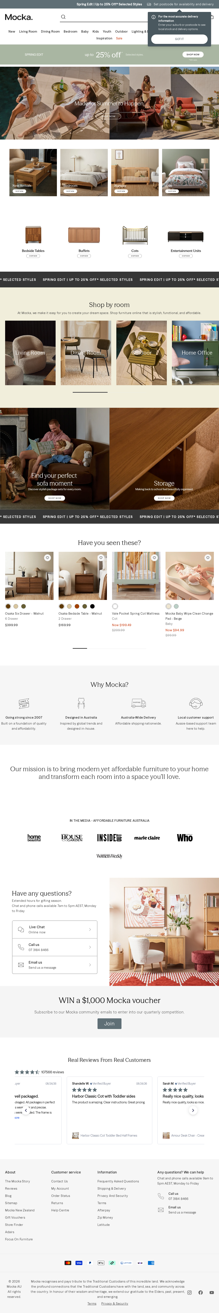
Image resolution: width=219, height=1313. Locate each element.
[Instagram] (189, 1292)
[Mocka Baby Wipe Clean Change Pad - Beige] (190, 576)
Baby (85, 31)
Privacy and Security (113, 1196)
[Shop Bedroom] (84, 172)
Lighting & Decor (144, 31)
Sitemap (11, 1203)
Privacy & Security (114, 1304)
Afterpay (104, 1210)
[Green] (176, 606)
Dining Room (50, 31)
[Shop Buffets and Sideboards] (84, 238)
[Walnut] (8, 606)
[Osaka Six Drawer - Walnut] (29, 576)
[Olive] (24, 606)
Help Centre (60, 1210)
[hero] (109, 55)
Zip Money (105, 1217)
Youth (107, 31)
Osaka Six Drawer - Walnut (24, 613)
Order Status (60, 1196)
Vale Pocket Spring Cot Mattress (136, 613)
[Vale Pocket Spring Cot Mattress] (136, 576)
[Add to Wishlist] (47, 557)
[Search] (64, 16)
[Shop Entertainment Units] (186, 238)
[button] (26, 1110)
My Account (60, 1188)
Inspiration (104, 38)
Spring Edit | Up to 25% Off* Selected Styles (109, 4)
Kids (96, 31)
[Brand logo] (34, 837)
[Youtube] (212, 1292)
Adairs (9, 1232)
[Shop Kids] (186, 172)
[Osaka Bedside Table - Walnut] (83, 576)
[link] (109, 1135)
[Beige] (169, 606)
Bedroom (70, 31)
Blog (8, 1196)
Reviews (11, 1188)
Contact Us (59, 1181)
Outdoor (121, 31)
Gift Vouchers (15, 1217)
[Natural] (16, 606)
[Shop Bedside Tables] (33, 238)
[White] (115, 606)
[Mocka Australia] (19, 17)
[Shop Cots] (135, 238)
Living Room (28, 31)
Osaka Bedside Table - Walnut (80, 613)
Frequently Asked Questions (118, 1181)
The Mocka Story (17, 1181)
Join (109, 1023)
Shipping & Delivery (112, 1188)
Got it (179, 39)
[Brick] (77, 606)
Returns (57, 1203)
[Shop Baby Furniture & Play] (135, 172)
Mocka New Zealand (20, 1210)
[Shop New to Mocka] (33, 172)
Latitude (104, 1225)
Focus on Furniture (19, 1239)
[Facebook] (200, 1292)
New (12, 31)
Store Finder (14, 1225)
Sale (119, 38)
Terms (102, 1203)
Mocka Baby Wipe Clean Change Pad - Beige (189, 616)
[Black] (92, 606)
